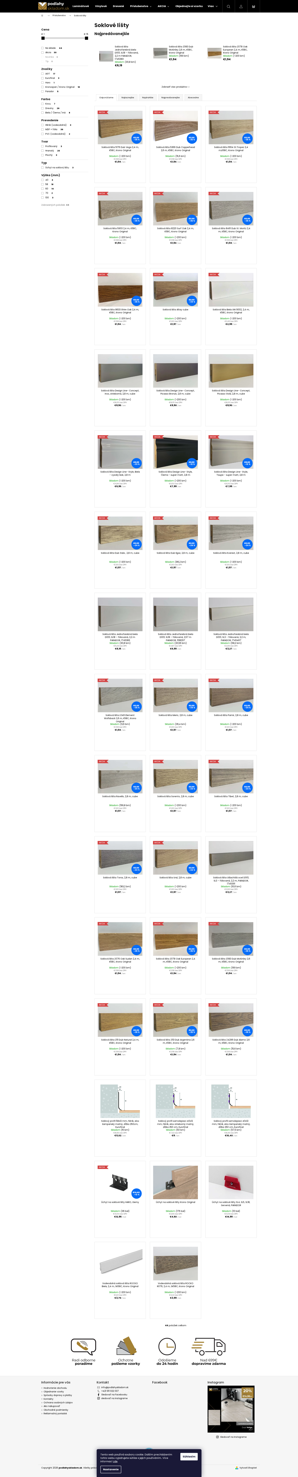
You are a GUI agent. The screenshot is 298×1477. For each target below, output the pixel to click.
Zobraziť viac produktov (174, 86)
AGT (50, 73)
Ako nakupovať (52, 1406)
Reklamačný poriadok (55, 1413)
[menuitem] (80, 6)
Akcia (50, 52)
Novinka (51, 57)
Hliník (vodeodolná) (58, 125)
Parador (52, 91)
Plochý (51, 155)
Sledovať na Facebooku (114, 1394)
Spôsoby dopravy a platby (58, 1395)
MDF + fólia (54, 129)
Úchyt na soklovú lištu (59, 167)
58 (49, 184)
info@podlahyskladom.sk (114, 1387)
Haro (49, 82)
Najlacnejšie (128, 97)
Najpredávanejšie (170, 97)
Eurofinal (52, 78)
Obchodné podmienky (56, 1409)
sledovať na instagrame (114, 1398)
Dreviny (52, 108)
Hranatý (52, 150)
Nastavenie (111, 1469)
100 (49, 197)
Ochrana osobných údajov (58, 1402)
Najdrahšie (147, 97)
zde (115, 1461)
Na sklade (53, 48)
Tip (49, 61)
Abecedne (193, 97)
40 (49, 179)
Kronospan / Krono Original (62, 87)
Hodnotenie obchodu (55, 1388)
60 (49, 188)
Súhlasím (189, 1456)
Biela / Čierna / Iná (57, 112)
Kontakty (48, 1399)
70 (49, 193)
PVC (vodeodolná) (57, 133)
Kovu (50, 103)
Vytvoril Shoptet (248, 1467)
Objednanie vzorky (54, 1391)
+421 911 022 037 (110, 1391)
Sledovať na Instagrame (233, 1437)
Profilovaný (53, 146)
